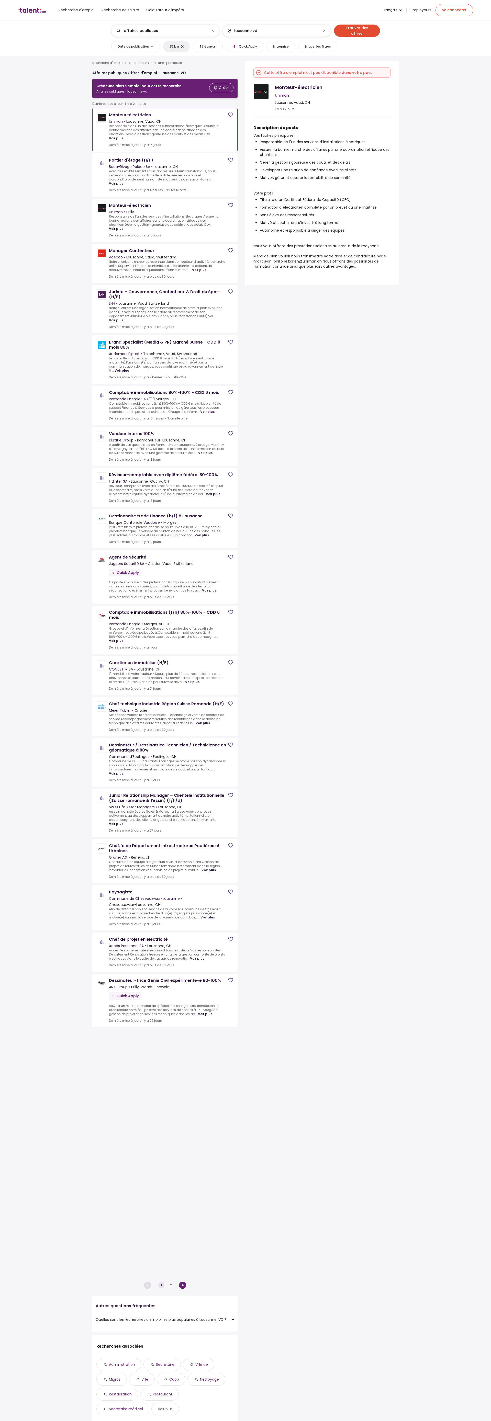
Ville (144, 1379)
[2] (182, 1285)
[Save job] (230, 114)
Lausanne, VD (138, 62)
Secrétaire (165, 1364)
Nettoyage (209, 1379)
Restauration (120, 1394)
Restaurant (162, 1394)
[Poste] (161, 30)
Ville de (201, 1364)
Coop (174, 1379)
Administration (122, 1364)
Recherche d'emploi (107, 62)
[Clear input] (212, 30)
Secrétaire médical (126, 1409)
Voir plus (116, 138)
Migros (114, 1379)
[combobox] (165, 30)
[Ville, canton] (272, 30)
